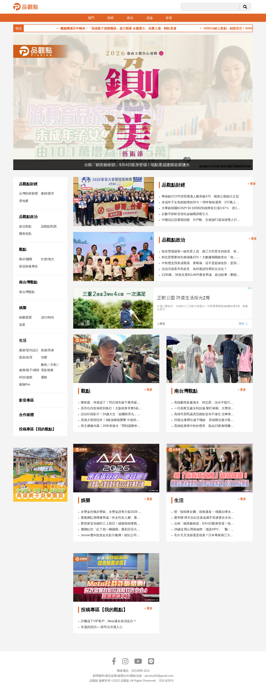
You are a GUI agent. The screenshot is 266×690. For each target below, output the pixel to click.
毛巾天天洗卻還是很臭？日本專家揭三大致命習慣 (204, 535)
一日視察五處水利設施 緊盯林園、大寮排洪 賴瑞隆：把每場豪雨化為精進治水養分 (204, 408)
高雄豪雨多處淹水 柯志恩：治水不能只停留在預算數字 (204, 402)
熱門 (91, 17)
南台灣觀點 (28, 282)
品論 (149, 17)
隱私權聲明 (166, 680)
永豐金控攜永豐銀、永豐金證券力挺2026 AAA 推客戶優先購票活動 (111, 511)
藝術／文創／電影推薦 (50, 367)
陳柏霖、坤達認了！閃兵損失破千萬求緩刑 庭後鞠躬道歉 (111, 402)
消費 (44, 357)
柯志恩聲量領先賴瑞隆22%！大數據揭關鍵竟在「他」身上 (201, 257)
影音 (169, 17)
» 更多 (252, 183)
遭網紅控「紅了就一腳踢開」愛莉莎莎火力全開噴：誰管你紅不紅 (111, 529)
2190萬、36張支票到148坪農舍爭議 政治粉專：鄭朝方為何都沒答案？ (201, 274)
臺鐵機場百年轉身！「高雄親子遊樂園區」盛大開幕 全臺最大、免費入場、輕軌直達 (97, 28)
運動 (44, 377)
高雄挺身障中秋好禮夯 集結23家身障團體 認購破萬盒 (204, 425)
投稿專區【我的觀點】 (37, 429)
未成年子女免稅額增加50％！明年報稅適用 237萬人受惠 (201, 202)
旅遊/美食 (47, 350)
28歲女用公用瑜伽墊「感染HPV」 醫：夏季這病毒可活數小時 (204, 529)
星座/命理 (25, 357)
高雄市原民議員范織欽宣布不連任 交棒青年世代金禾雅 (204, 414)
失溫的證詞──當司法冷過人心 (101, 626)
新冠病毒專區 (28, 266)
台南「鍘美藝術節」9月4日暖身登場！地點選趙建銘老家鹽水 (204, 523)
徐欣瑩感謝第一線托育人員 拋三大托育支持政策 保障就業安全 (201, 251)
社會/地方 (47, 259)
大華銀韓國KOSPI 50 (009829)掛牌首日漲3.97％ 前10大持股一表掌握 (201, 208)
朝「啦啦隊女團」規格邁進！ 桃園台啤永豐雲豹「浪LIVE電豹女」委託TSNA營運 (204, 511)
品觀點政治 (28, 217)
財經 (110, 17)
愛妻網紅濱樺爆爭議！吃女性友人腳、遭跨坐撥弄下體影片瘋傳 (111, 517)
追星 (22, 324)
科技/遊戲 (25, 377)
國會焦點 (25, 233)
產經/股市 (47, 193)
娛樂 (22, 308)
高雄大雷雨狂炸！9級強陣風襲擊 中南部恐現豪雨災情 (111, 419)
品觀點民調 (48, 226)
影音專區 (26, 400)
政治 (130, 17)
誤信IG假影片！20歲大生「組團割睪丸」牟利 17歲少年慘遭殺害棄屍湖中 (111, 414)
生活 (22, 340)
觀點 (22, 249)
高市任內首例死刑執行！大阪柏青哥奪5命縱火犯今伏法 (111, 408)
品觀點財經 (28, 184)
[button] (248, 103)
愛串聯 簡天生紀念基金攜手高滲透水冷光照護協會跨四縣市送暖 (204, 517)
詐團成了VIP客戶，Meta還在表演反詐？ (108, 621)
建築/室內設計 (29, 350)
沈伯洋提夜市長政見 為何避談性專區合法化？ (194, 268)
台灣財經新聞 (28, 193)
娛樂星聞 (25, 317)
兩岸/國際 (25, 259)
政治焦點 (25, 226)
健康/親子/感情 (29, 370)
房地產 (23, 201)
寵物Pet (24, 384)
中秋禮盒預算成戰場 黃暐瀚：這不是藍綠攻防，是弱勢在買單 (201, 263)
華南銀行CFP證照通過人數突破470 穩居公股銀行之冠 (200, 196)
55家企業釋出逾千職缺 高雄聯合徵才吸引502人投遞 (204, 419)
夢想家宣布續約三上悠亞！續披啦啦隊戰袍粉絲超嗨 (111, 523)
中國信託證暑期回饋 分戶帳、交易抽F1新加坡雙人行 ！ (201, 219)
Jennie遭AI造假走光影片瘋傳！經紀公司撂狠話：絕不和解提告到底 (111, 535)
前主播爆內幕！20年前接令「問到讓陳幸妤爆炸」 (111, 425)
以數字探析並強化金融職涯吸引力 (185, 213)
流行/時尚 (47, 317)
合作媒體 (26, 415)
